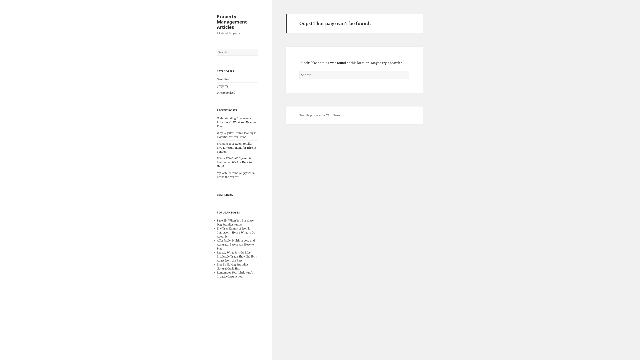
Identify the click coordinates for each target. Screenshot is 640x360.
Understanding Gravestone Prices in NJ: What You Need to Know (236, 122)
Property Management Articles (232, 21)
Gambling (223, 79)
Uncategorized (226, 92)
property (222, 86)
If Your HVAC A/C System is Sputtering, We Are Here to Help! (234, 162)
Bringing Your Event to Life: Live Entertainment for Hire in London (236, 148)
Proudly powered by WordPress (319, 115)
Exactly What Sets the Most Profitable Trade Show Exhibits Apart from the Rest (237, 256)
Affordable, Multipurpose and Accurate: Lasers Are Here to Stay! (236, 244)
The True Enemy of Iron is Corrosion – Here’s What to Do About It (236, 232)
